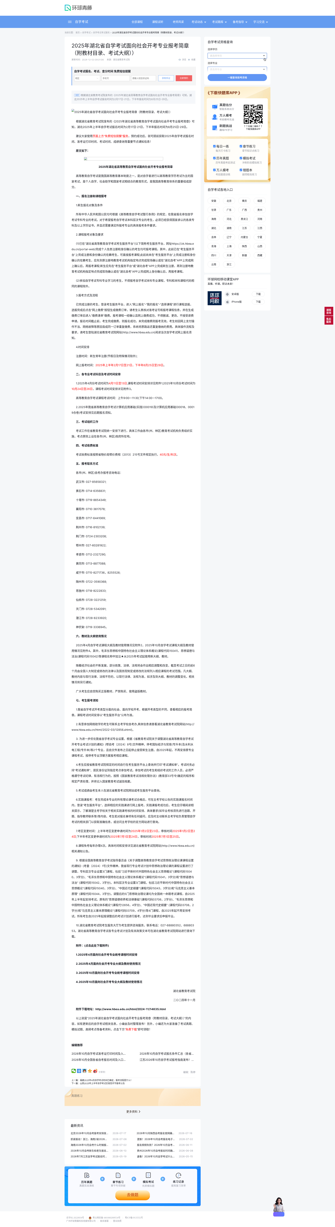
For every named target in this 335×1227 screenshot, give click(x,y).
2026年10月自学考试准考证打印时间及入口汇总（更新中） (109, 1053)
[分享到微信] (74, 1071)
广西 (244, 209)
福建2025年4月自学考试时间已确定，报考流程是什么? (105, 1080)
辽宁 (229, 237)
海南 (213, 218)
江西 (259, 227)
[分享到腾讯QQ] (84, 1071)
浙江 (229, 264)
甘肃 (213, 209)
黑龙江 (244, 218)
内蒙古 (244, 237)
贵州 (259, 209)
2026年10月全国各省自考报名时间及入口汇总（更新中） (107, 1059)
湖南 (229, 227)
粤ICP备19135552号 (134, 1218)
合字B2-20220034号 (75, 1218)
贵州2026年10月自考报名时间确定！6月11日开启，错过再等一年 (156, 1150)
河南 (259, 218)
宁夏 (259, 237)
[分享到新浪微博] (95, 1071)
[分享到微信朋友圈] (79, 1071)
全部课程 (137, 22)
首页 (77, 32)
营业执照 (117, 1221)
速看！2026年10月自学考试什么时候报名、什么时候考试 (156, 1156)
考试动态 (197, 22)
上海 (229, 246)
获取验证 (166, 78)
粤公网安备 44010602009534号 (106, 1218)
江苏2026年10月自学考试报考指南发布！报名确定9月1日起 (177, 1059)
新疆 (244, 255)
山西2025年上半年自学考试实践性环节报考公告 (102, 1083)
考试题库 (217, 22)
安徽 (213, 200)
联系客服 (104, 1221)
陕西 (244, 246)
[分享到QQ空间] (90, 1071)
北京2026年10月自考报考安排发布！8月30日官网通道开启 (90, 1133)
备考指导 (238, 22)
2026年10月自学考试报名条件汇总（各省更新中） (171, 1053)
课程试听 (157, 22)
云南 (213, 264)
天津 (229, 255)
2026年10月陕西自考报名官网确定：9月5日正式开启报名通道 (156, 1133)
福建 (259, 200)
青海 (213, 246)
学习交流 (259, 22)
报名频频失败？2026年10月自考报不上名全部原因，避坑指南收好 (156, 1144)
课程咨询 (328, 311)
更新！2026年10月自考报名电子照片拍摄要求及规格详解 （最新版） (156, 1139)
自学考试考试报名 (101, 32)
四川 (213, 255)
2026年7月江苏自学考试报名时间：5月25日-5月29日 (90, 1156)
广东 (229, 209)
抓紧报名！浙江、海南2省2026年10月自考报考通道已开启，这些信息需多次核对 (90, 1139)
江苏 (244, 227)
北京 (229, 200)
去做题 (132, 1194)
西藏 (259, 255)
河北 (229, 218)
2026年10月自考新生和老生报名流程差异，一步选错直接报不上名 (90, 1150)
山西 (259, 246)
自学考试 (81, 22)
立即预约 (184, 78)
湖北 (213, 227)
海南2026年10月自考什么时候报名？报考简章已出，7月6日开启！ (90, 1144)
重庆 (244, 200)
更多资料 (131, 1111)
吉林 (213, 237)
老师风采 (178, 22)
